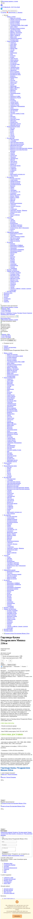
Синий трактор (14, 103)
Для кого (9, 217)
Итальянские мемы (15, 74)
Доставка (6, 295)
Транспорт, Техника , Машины (18, 210)
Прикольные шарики (16, 38)
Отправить (5, 852)
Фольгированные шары (13, 126)
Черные (12, 254)
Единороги (13, 193)
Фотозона (13, 235)
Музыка (12, 201)
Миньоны (13, 90)
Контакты (6, 294)
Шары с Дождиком (15, 31)
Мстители (13, 91)
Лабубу (12, 78)
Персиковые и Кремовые (17, 249)
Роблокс (12, 99)
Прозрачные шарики (15, 251)
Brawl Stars (13, 45)
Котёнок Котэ (14, 77)
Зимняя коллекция (15, 181)
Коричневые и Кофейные (17, 246)
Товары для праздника (13, 271)
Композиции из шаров (16, 233)
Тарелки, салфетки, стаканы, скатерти (20, 288)
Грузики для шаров (15, 272)
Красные (12, 256)
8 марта (12, 171)
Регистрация (4, 318)
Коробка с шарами (12, 269)
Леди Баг (12, 80)
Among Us (13, 42)
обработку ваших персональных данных (13, 855)
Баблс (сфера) (14, 26)
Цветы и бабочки (15, 214)
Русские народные (15, 178)
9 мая (11, 172)
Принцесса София (15, 96)
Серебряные (13, 268)
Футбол (12, 213)
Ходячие (12, 136)
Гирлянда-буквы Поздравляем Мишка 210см (13, 806)
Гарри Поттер (14, 58)
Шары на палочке (15, 240)
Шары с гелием (11, 16)
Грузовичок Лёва (15, 64)
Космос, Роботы (14, 196)
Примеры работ (8, 293)
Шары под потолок (15, 18)
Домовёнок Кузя (14, 67)
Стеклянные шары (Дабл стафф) (19, 25)
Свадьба (12, 152)
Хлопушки (13, 290)
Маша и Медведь (15, 87)
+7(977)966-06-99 (5, 7)
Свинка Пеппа (14, 102)
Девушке (12, 220)
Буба (11, 54)
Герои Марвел (14, 61)
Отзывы (6, 300)
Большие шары (14, 39)
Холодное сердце (15, 119)
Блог (5, 872)
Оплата (6, 297)
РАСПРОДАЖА (11, 291)
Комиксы (12, 76)
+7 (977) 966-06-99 (6, 310)
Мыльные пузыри (15, 278)
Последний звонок (15, 165)
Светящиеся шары (15, 29)
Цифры (12, 129)
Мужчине (13, 222)
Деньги (12, 188)
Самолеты (13, 204)
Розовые (12, 261)
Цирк (11, 216)
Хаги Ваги (13, 118)
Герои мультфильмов (12, 41)
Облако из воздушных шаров (18, 19)
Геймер (12, 187)
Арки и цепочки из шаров (17, 236)
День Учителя (14, 175)
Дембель (12, 154)
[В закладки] (1, 776)
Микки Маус (13, 89)
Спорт (12, 207)
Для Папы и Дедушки (16, 226)
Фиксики (12, 116)
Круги (12, 132)
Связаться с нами (8, 877)
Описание (17, 666)
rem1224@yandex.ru (9, 898)
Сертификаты (7, 882)
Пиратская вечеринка (16, 203)
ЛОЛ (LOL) (13, 83)
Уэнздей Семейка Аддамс (17, 113)
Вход (9, 318)
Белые (12, 255)
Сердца (12, 135)
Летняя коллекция (15, 183)
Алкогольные (14, 180)
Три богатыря (14, 110)
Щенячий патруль (15, 125)
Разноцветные (14, 265)
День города (13, 161)
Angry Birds (13, 44)
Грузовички (13, 63)
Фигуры (12, 128)
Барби (12, 51)
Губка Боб (13, 65)
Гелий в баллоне (14, 277)
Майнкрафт (13, 86)
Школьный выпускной (16, 145)
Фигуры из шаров (15, 238)
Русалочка (13, 100)
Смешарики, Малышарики (17, 106)
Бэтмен (12, 57)
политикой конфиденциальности (21, 912)
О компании (7, 298)
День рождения (14, 139)
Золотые (12, 267)
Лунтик (12, 84)
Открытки (13, 284)
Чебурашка (13, 120)
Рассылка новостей (9, 893)
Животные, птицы (15, 194)
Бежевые (12, 243)
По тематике (10, 177)
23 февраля (13, 170)
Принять (17, 916)
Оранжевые (13, 248)
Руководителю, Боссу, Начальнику (19, 227)
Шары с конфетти (15, 35)
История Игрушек (15, 73)
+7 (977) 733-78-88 (6, 311)
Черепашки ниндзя (15, 123)
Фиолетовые (13, 252)
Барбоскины (13, 52)
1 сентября (13, 141)
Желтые (12, 258)
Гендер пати (13, 155)
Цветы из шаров (14, 239)
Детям (12, 219)
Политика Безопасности (10, 867)
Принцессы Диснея (15, 97)
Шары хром (13, 37)
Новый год (13, 164)
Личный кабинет (8, 889)
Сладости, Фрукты (15, 206)
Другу (12, 230)
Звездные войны (14, 68)
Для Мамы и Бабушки (16, 225)
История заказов (8, 890)
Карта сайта (7, 883)
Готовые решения (15, 21)
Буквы (12, 131)
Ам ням (12, 50)
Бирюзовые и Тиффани (16, 245)
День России (13, 162)
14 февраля (13, 168)
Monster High (13, 48)
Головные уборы (14, 274)
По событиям (10, 138)
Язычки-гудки (14, 280)
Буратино (12, 55)
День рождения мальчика (17, 144)
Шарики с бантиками (16, 32)
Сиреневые (13, 264)
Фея (11, 115)
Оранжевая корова (15, 93)
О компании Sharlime (9, 865)
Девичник (13, 157)
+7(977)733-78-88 (15, 7)
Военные (12, 186)
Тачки (12, 107)
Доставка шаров (22, 832)
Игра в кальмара (14, 71)
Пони (11, 94)
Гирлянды (13, 282)
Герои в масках (14, 60)
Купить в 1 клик (11, 664)
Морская (12, 200)
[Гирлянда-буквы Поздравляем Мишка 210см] (16, 633)
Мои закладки (8, 891)
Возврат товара (8, 880)
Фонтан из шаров (15, 24)
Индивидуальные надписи (17, 28)
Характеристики (7, 666)
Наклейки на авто (15, 275)
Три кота (12, 112)
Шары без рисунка (15, 34)
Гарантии (6, 301)
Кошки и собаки (14, 197)
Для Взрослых (14, 158)
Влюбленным (14, 223)
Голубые (12, 262)
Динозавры (13, 190)
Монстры (12, 199)
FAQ (5, 870)
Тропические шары (15, 212)
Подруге (12, 229)
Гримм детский (14, 281)
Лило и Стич (13, 81)
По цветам (10, 242)
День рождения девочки (16, 142)
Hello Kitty (13, 47)
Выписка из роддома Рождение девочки (21, 148)
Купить (3, 664)
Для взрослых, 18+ (15, 191)
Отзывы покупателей (10, 879)
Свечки (12, 287)
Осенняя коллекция (15, 184)
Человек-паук (14, 122)
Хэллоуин (13, 167)
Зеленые (12, 259)
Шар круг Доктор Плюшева (8, 777)
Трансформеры (14, 109)
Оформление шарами (13, 232)
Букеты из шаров (15, 22)
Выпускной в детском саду (17, 174)
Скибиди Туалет (14, 105)
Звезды (12, 133)
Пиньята (12, 285)
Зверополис (13, 70)
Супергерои (13, 209)
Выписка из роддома (16, 146)
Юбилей (12, 159)
